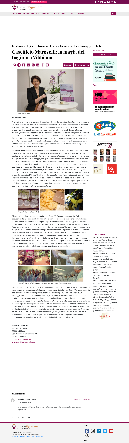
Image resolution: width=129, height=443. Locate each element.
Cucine (70, 14)
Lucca (53, 46)
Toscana (43, 46)
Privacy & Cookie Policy (18, 436)
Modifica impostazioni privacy (35, 436)
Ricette (45, 14)
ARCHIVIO (26, 2)
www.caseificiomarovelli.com (23, 342)
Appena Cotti (18, 14)
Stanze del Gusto (58, 14)
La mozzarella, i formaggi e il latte (81, 46)
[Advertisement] (64, 29)
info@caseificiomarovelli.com (23, 339)
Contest (79, 14)
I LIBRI (20, 2)
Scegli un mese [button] (104, 54)
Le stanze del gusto (23, 46)
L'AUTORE (15, 2)
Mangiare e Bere (32, 14)
